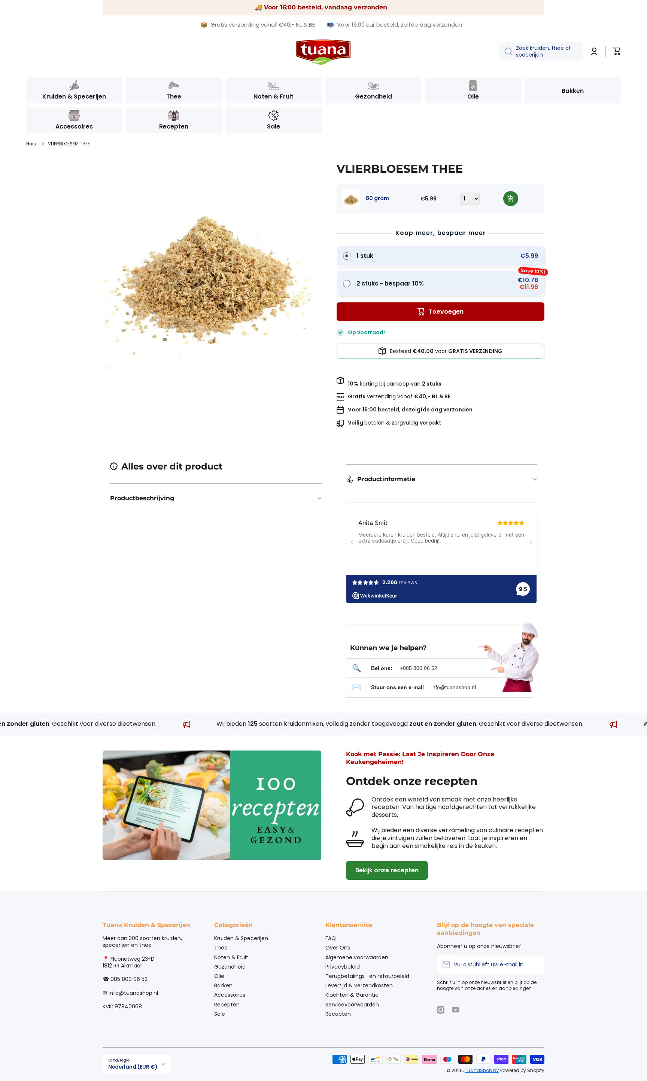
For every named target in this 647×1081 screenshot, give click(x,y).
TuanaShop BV (482, 1070)
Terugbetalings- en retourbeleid (367, 975)
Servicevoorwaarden (352, 1004)
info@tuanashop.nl (453, 687)
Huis (31, 144)
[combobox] (541, 51)
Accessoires (229, 994)
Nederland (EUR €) (132, 1067)
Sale (219, 1013)
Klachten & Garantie (352, 994)
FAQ (330, 938)
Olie (219, 975)
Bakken (223, 985)
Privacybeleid (342, 966)
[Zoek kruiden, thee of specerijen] (505, 51)
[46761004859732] (510, 198)
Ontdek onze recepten (412, 781)
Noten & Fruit (231, 957)
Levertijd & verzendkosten (359, 985)
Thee (221, 947)
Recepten (227, 1004)
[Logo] (323, 51)
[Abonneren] (535, 964)
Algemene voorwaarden (356, 957)
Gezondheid (230, 966)
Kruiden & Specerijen (241, 938)
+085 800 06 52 (418, 668)
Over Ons (337, 947)
